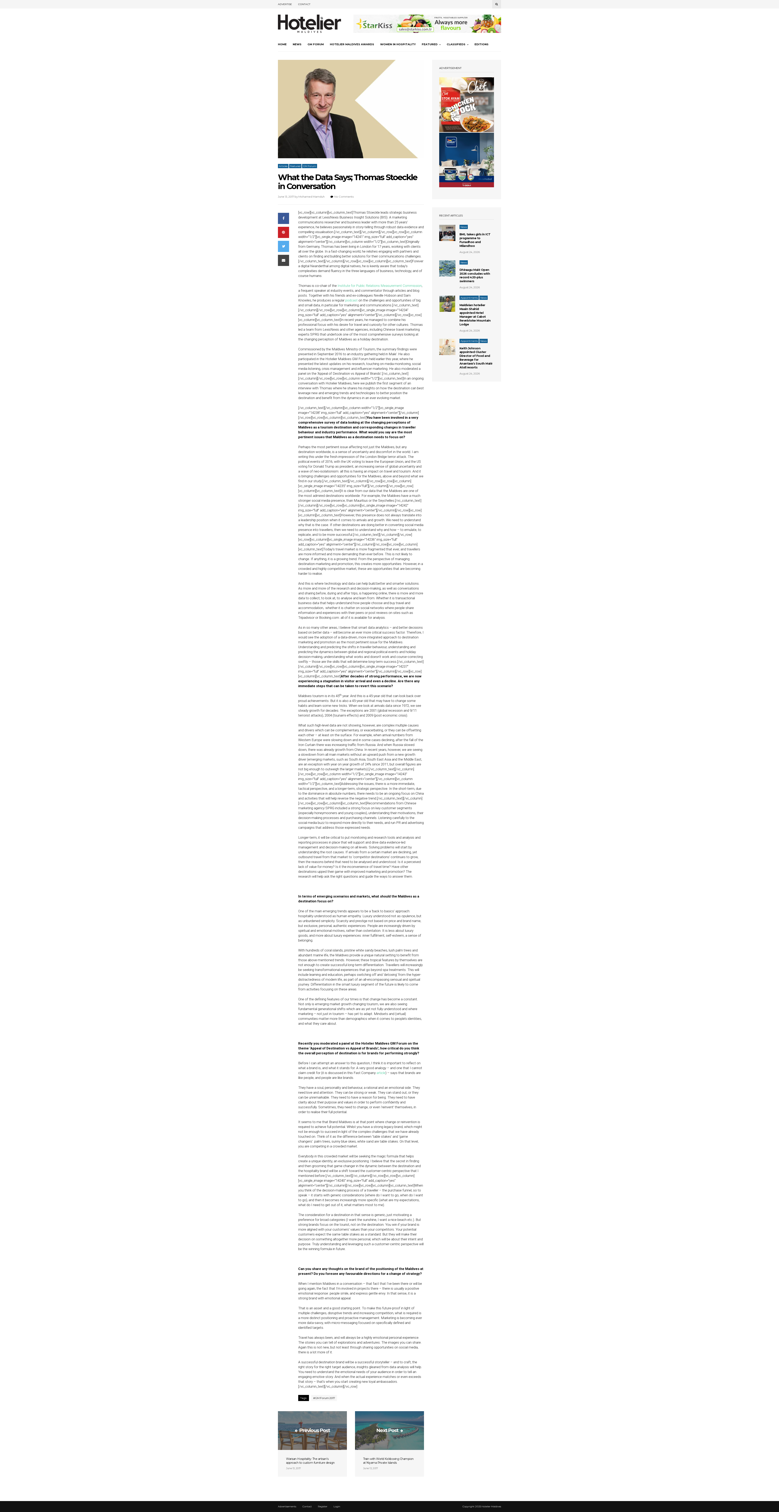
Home (282, 44)
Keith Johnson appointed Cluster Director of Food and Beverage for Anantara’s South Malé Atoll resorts (476, 358)
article (381, 1073)
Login (337, 1506)
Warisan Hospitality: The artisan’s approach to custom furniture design (310, 1461)
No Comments (344, 196)
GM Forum (316, 44)
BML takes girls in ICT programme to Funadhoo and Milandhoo (475, 240)
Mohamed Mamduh (311, 196)
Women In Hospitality (398, 44)
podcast (351, 300)
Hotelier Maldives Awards (352, 44)
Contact (304, 4)
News (297, 44)
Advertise (285, 4)
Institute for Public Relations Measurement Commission (380, 286)
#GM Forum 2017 (324, 1398)
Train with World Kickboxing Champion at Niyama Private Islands (388, 1461)
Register (322, 1506)
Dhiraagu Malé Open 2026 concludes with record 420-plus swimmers (474, 275)
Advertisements (287, 1506)
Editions (481, 44)
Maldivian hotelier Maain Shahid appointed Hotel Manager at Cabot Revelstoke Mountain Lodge (475, 314)
